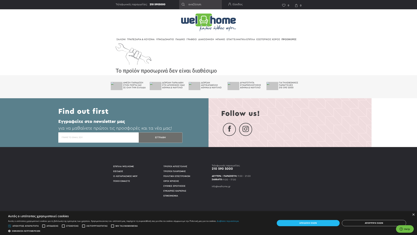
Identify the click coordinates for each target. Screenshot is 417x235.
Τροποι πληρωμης (174, 171)
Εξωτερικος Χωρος (268, 39)
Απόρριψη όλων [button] (374, 223)
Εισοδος (118, 171)
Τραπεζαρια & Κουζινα (141, 39)
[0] (282, 3)
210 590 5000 (222, 168)
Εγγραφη (160, 137)
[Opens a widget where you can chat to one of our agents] (405, 229)
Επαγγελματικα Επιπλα (241, 39)
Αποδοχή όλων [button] (308, 223)
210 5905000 (157, 4)
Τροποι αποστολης (175, 166)
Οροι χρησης (171, 181)
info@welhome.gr (221, 186)
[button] (123, 231)
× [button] (413, 214)
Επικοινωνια (170, 196)
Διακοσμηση (206, 39)
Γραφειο (192, 39)
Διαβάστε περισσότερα (228, 221)
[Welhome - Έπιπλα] (208, 22)
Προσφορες (288, 39)
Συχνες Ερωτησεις (174, 186)
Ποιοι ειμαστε (121, 181)
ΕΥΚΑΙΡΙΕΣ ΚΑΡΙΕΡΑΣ (174, 191)
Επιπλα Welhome (123, 166)
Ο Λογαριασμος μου (125, 176)
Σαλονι (121, 39)
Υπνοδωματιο (165, 39)
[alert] (208, 223)
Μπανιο (220, 39)
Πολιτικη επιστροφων (176, 176)
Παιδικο (180, 39)
